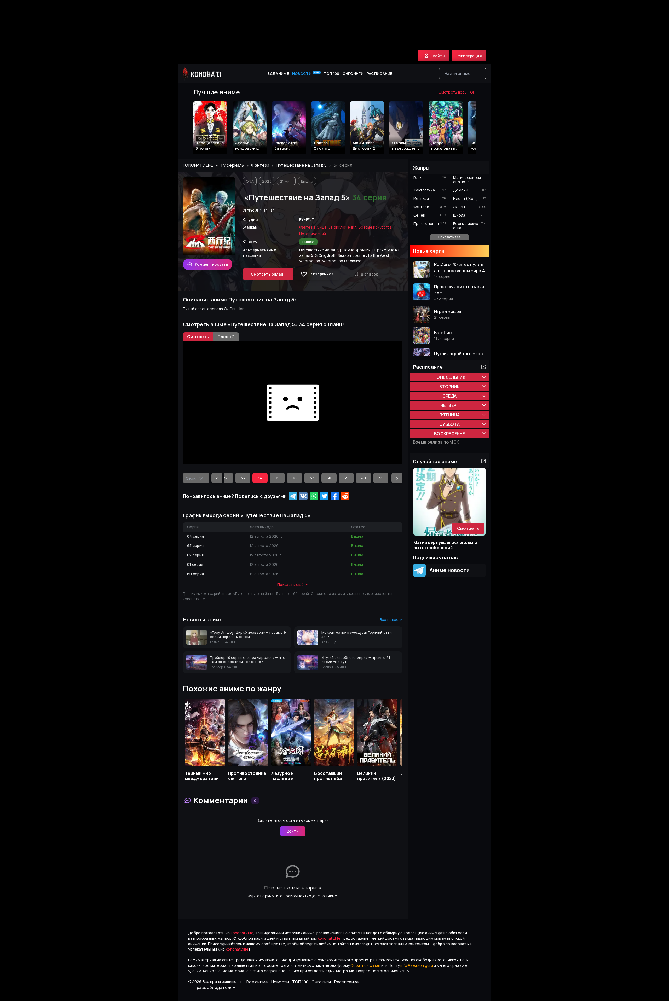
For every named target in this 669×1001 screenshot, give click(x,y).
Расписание (380, 73)
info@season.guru (416, 965)
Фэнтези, (307, 227)
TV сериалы (232, 165)
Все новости (391, 619)
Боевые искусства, (376, 227)
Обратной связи (365, 965)
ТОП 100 (331, 73)
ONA (250, 181)
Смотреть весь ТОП (457, 92)
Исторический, (313, 233)
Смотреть (468, 528)
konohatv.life (198, 165)
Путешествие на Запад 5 (301, 165)
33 (243, 477)
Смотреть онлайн (268, 274)
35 (277, 477)
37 (312, 477)
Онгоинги (353, 73)
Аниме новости (448, 570)
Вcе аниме (278, 73)
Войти (293, 831)
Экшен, (323, 227)
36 (294, 477)
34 (260, 477)
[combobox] (462, 73)
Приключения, (344, 227)
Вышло (307, 181)
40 (363, 477)
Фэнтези (260, 165)
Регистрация (469, 55)
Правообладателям (214, 987)
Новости (306, 73)
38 (329, 477)
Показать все (449, 237)
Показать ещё (292, 584)
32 (225, 477)
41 (381, 477)
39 (346, 477)
